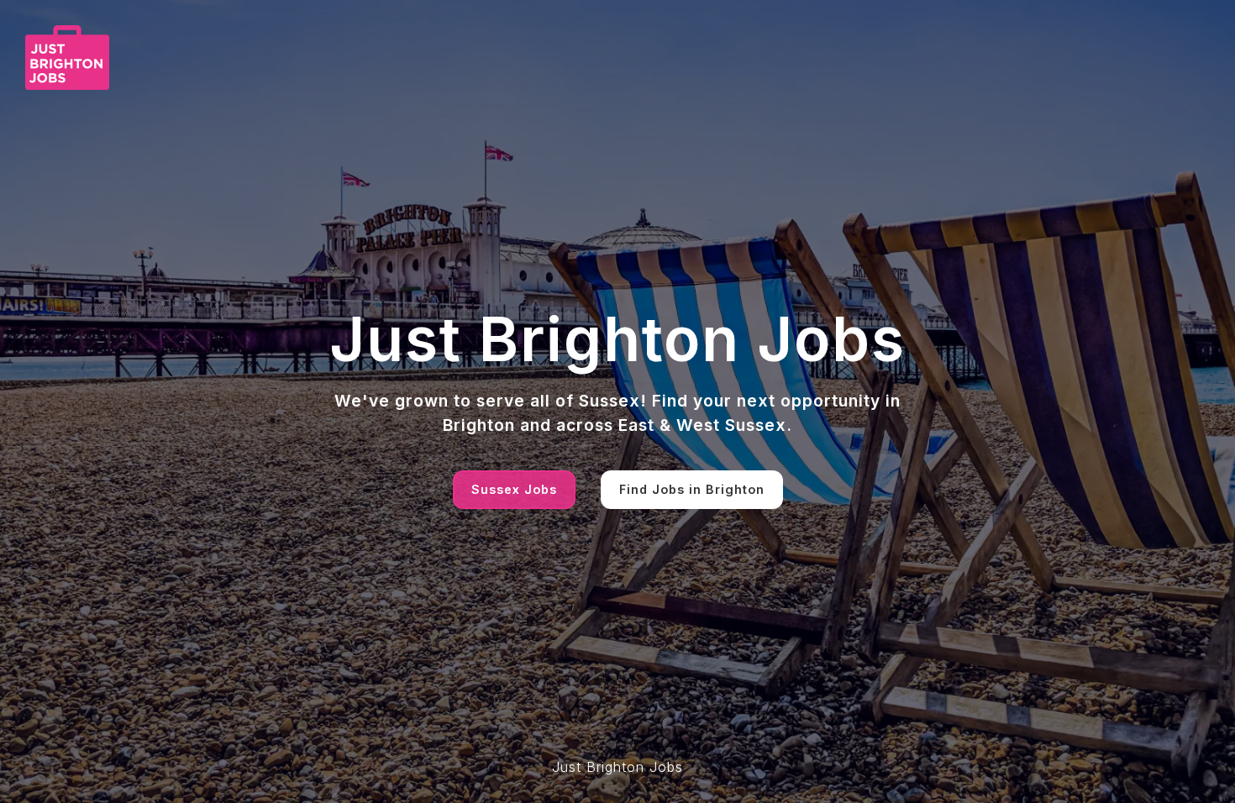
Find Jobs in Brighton (692, 489)
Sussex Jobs (514, 489)
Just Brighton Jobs (617, 766)
